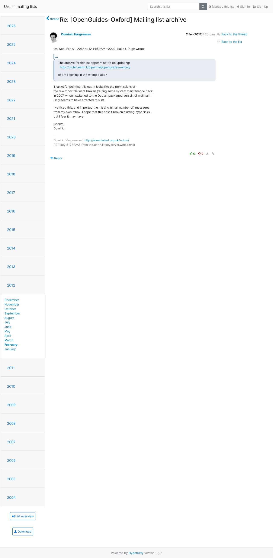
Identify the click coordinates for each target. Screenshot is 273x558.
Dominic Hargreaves (76, 34)
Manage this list (222, 6)
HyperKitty (136, 553)
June (7, 326)
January (10, 349)
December (11, 300)
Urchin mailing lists (20, 6)
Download (24, 531)
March (8, 340)
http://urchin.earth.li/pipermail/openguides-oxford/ (95, 67)
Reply (57, 158)
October (10, 309)
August (9, 318)
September (12, 313)
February (10, 344)
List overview (24, 516)
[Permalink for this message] (213, 153)
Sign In (244, 6)
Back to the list (231, 41)
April (7, 335)
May (7, 331)
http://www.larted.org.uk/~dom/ (106, 140)
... (56, 56)
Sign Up (262, 6)
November (11, 304)
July (7, 322)
